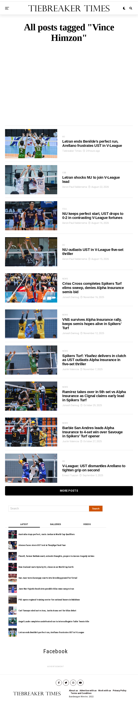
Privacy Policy (119, 690)
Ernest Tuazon (70, 475)
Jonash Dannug (70, 297)
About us (73, 690)
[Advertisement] (69, 78)
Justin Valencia (70, 369)
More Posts (69, 490)
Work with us (104, 690)
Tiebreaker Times (72, 151)
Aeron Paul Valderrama (74, 187)
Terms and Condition (81, 693)
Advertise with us (88, 690)
